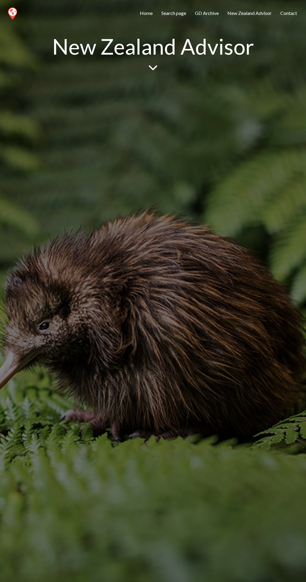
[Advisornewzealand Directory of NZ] (12, 12)
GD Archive (207, 13)
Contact (288, 13)
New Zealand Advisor (249, 13)
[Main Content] (153, 67)
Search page (173, 13)
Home (146, 13)
